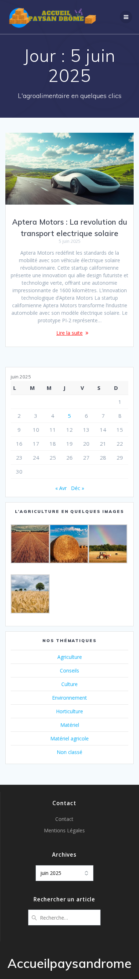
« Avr (61, 488)
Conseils (69, 670)
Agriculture (69, 657)
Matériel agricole (69, 738)
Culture (69, 684)
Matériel (69, 724)
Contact (64, 819)
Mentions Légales (64, 830)
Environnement (69, 697)
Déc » (77, 488)
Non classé (69, 752)
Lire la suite (69, 332)
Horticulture (69, 711)
